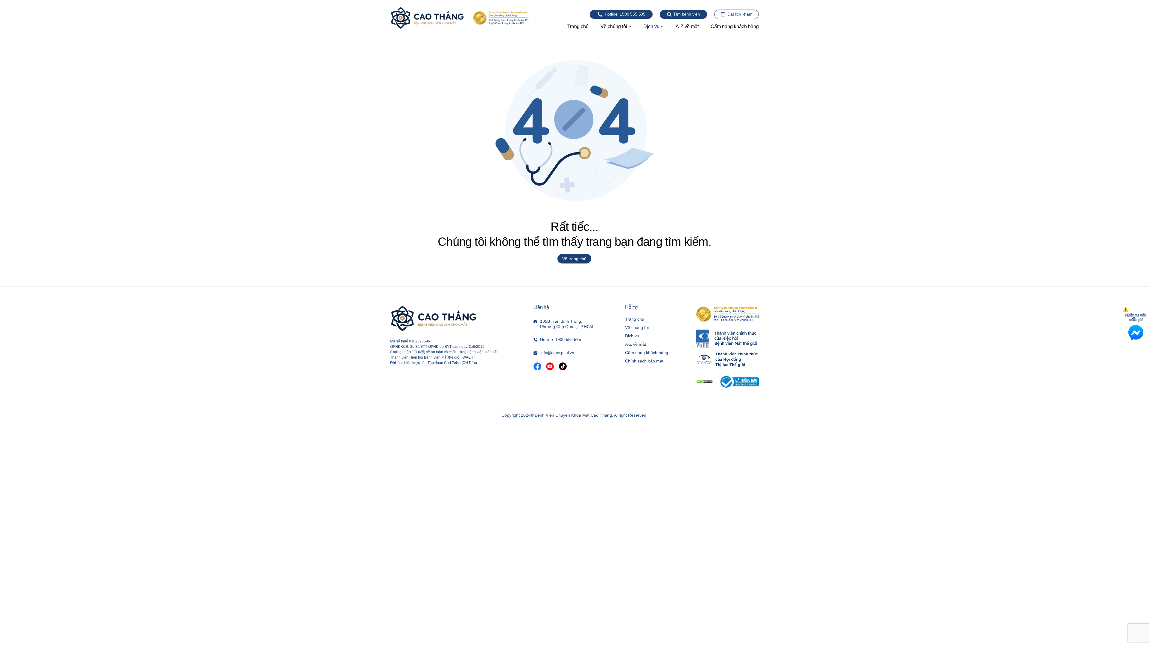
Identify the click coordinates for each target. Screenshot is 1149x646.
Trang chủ (634, 319)
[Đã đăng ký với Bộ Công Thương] (739, 381)
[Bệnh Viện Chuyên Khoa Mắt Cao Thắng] (427, 18)
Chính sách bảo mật (644, 361)
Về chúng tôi (637, 327)
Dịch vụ (632, 335)
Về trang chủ (574, 258)
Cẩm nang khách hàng (646, 352)
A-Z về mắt (635, 344)
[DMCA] (704, 381)
